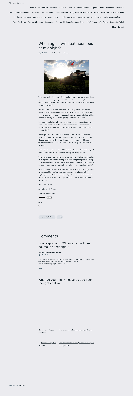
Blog (114, 27)
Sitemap (90, 17)
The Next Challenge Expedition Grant (70, 22)
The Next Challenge (16, 3)
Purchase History (39, 17)
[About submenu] (35, 7)
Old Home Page (117, 12)
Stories (60, 217)
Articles (53, 7)
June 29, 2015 (43, 255)
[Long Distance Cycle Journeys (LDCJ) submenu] (98, 12)
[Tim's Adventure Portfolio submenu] (107, 22)
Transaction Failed (117, 22)
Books (61, 7)
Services (81, 17)
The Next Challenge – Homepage (40, 22)
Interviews (35, 12)
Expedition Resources (114, 7)
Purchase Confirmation (22, 17)
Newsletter (105, 12)
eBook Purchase (83, 7)
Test (14, 22)
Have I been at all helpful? (20, 12)
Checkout (71, 7)
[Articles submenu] (56, 7)
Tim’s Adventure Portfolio (97, 22)
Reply (40, 268)
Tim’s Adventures (64, 53)
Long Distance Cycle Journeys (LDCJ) (84, 12)
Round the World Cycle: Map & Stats (62, 17)
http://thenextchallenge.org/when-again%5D (51, 264)
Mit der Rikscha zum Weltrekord (50, 252)
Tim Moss (54, 53)
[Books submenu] (65, 7)
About (32, 7)
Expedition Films (97, 7)
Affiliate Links (43, 7)
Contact (121, 27)
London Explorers (61, 12)
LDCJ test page (47, 12)
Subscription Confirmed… (114, 17)
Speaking (98, 17)
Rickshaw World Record (47, 217)
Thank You (22, 22)
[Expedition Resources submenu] (123, 7)
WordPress (21, 385)
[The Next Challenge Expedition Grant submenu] (84, 22)
